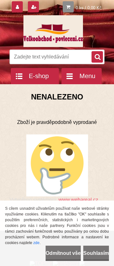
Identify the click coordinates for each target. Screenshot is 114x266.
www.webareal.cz (78, 199)
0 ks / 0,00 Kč (89, 7)
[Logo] (53, 31)
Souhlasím (96, 253)
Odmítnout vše (63, 253)
